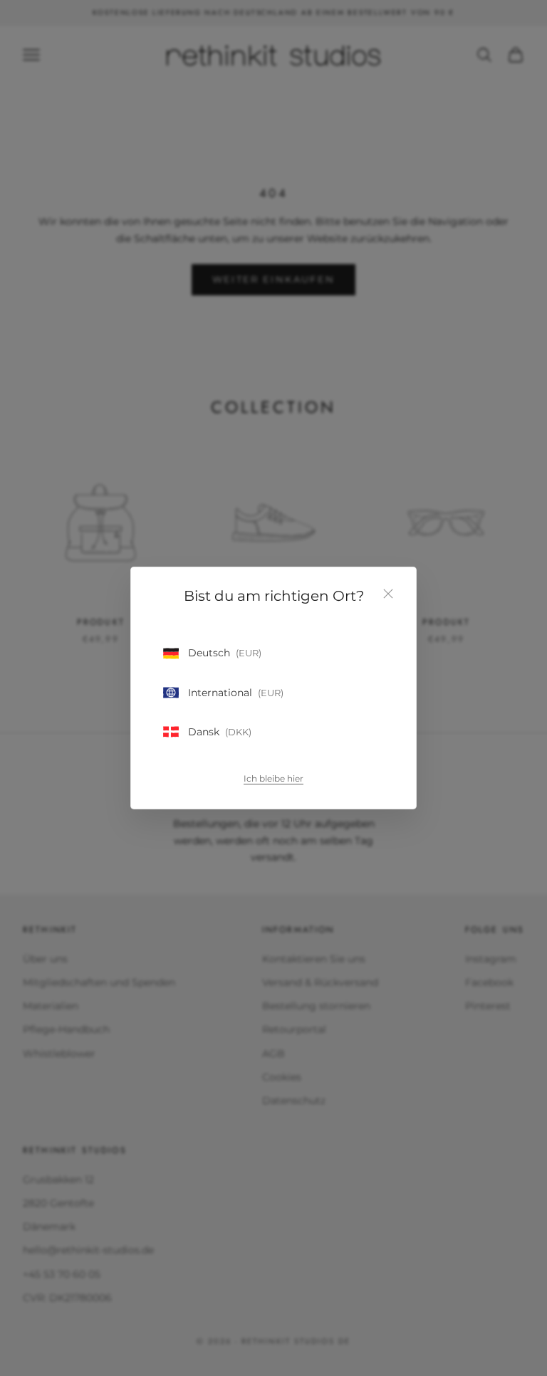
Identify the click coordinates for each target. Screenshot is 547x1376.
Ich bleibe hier (273, 778)
